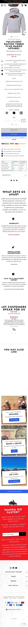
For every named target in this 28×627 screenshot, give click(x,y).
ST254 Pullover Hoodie (14, 101)
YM (12, 124)
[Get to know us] (14, 471)
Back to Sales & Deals (15, 491)
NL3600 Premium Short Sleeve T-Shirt (14, 81)
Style (14, 78)
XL (15, 120)
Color (14, 109)
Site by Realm (14, 618)
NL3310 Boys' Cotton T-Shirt (14, 93)
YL (16, 124)
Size (14, 117)
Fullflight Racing (13, 572)
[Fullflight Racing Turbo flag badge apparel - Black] (6, 382)
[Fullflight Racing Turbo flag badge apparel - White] (4, 382)
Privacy (15, 598)
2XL (19, 120)
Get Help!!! (14, 585)
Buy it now (14, 134)
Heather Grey (6, 112)
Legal (10, 598)
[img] (14, 312)
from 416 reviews (13, 313)
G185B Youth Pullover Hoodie (14, 105)
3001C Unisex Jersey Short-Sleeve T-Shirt (14, 89)
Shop (13, 576)
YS (23, 120)
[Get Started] (14, 410)
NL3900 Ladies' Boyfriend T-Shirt (14, 85)
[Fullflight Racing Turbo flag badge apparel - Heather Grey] (2, 382)
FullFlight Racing (14, 39)
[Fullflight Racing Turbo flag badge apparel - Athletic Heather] (7, 382)
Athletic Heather (17, 112)
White (10, 112)
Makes (13, 581)
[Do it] (14, 440)
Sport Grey (21, 112)
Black (14, 112)
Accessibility (21, 598)
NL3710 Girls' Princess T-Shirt (14, 97)
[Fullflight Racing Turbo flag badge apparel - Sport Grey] (9, 382)
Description (6, 175)
